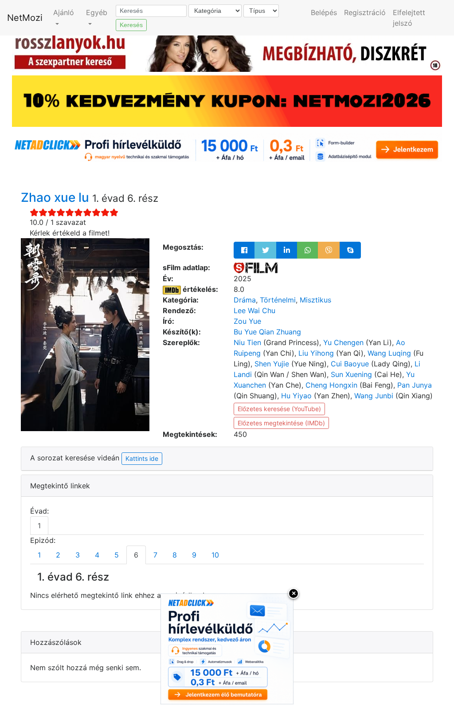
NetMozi (25, 17)
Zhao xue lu (56, 197)
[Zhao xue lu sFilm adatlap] (256, 267)
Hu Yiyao (296, 395)
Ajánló (63, 12)
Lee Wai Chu (254, 310)
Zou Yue (247, 321)
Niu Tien (247, 342)
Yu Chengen (343, 342)
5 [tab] (116, 554)
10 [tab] (215, 554)
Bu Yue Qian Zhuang (267, 331)
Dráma (245, 299)
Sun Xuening (351, 374)
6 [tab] (136, 554)
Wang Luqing (389, 353)
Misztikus (315, 299)
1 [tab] (39, 525)
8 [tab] (174, 554)
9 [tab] (194, 554)
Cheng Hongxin (331, 385)
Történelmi (278, 299)
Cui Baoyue (350, 363)
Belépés (324, 12)
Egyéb (96, 12)
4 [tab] (97, 554)
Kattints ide (141, 458)
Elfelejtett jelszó (409, 17)
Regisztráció (365, 12)
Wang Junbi (373, 395)
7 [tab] (155, 554)
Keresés (131, 24)
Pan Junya (414, 385)
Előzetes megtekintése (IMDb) (281, 423)
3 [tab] (77, 554)
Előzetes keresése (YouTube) (279, 408)
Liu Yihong (316, 353)
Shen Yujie (271, 363)
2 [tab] (58, 554)
